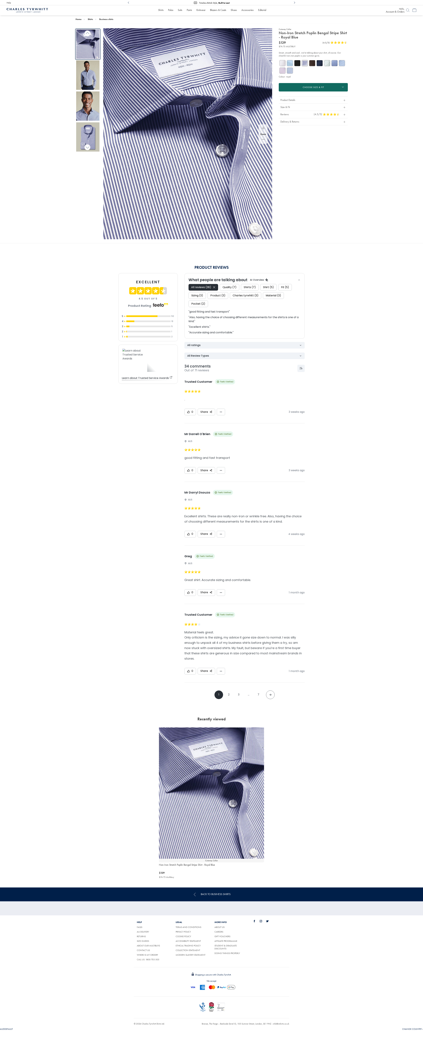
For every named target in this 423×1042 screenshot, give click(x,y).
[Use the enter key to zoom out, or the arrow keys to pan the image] (263, 140)
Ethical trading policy (188, 945)
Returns (141, 936)
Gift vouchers (222, 936)
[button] (313, 100)
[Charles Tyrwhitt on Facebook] (256, 921)
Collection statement (188, 950)
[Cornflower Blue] (342, 63)
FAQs (139, 927)
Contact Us (143, 950)
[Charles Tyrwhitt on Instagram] (263, 921)
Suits (180, 10)
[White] (282, 63)
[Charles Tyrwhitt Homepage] (27, 9)
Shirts (161, 10)
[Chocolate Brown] (312, 63)
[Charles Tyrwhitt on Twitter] (269, 921)
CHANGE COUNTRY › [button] (412, 1028)
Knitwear (201, 10)
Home (78, 19)
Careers (218, 931)
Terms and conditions (188, 927)
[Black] (297, 63)
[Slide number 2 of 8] (88, 75)
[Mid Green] (327, 63)
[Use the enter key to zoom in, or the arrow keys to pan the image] (263, 128)
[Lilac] (282, 70)
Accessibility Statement (188, 940)
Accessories (247, 10)
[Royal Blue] (319, 63)
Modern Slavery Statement (190, 954)
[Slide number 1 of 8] (88, 44)
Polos (170, 10)
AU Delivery (143, 931)
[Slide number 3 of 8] (88, 106)
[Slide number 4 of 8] (88, 137)
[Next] (294, 2)
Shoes (234, 10)
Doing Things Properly (227, 953)
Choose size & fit (313, 87)
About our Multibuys (148, 945)
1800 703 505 (152, 959)
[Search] (407, 10)
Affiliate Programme (225, 940)
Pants (189, 10)
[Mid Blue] (334, 63)
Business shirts (106, 19)
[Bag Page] (414, 10)
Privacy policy (183, 931)
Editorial (262, 10)
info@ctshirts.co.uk (281, 1023)
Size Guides (143, 940)
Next (87, 147)
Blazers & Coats (218, 10)
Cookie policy (183, 936)
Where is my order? (147, 954)
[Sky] (290, 63)
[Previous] (128, 2)
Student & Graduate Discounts (225, 947)
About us (219, 927)
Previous (87, 33)
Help (9, 2)
